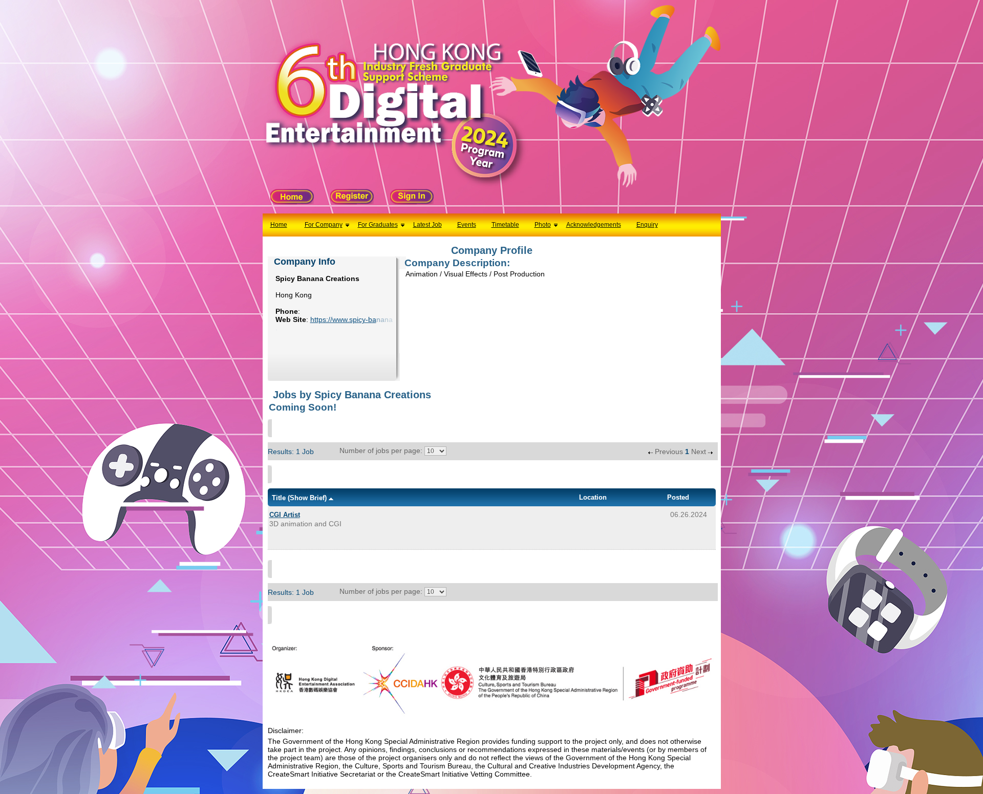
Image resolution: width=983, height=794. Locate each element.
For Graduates (378, 224)
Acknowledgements (593, 224)
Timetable (505, 224)
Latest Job (427, 224)
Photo (543, 224)
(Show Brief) (307, 498)
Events (466, 224)
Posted (678, 497)
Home (278, 224)
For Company (324, 224)
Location (593, 497)
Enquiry (647, 224)
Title (279, 498)
